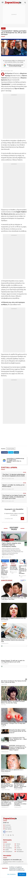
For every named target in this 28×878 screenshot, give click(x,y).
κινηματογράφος (10, 448)
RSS (13, 835)
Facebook (4, 835)
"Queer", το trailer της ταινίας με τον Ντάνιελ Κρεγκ (13, 485)
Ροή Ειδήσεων (20, 851)
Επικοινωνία (8, 827)
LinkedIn (11, 835)
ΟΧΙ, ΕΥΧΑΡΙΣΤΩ (11, 874)
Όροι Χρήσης (8, 829)
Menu (2, 2)
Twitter (6, 835)
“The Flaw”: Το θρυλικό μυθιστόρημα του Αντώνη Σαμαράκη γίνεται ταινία (13, 475)
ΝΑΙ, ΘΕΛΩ (22, 874)
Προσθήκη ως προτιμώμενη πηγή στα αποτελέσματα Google (15, 65)
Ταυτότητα (7, 825)
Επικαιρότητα (8, 851)
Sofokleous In (13, 2)
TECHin (18, 844)
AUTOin (18, 847)
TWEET (11, 452)
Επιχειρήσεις (8, 847)
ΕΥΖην (3, 28)
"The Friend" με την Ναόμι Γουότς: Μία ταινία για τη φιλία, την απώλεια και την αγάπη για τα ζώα (14, 497)
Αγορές (7, 849)
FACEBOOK (5, 452)
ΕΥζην (18, 846)
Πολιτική (7, 846)
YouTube (8, 835)
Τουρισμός (19, 849)
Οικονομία (8, 844)
